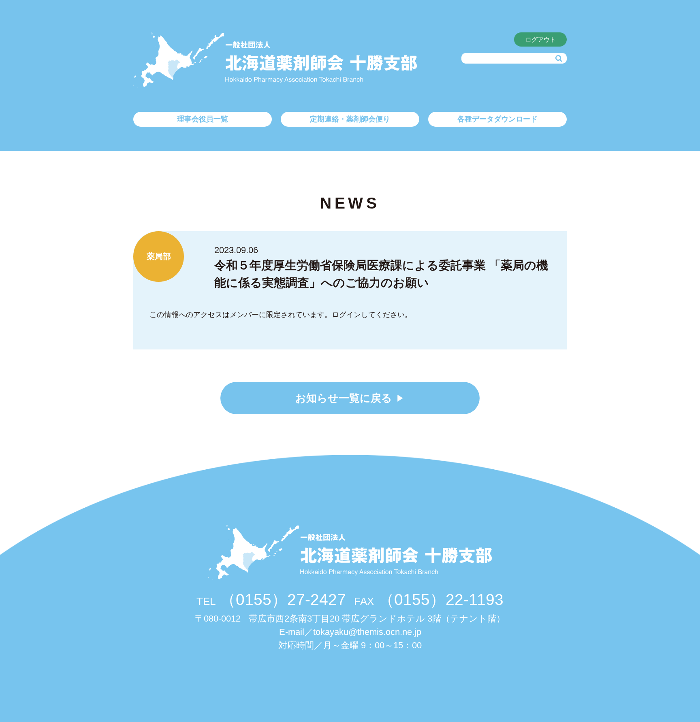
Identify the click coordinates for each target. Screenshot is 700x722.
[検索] (559, 58)
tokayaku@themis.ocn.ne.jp (367, 632)
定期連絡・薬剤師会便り (350, 119)
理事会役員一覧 (202, 119)
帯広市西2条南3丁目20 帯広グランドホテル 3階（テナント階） (350, 618)
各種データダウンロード (497, 119)
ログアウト (540, 39)
